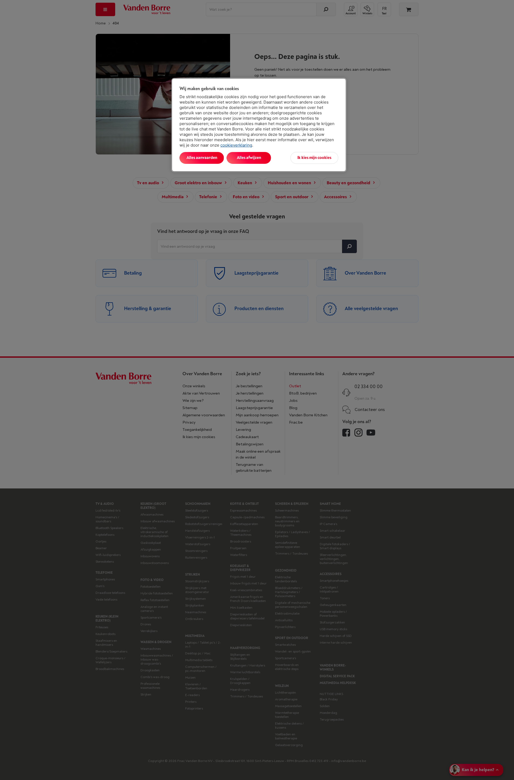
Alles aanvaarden (201, 157)
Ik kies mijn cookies (314, 157)
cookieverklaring (236, 145)
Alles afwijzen (249, 157)
